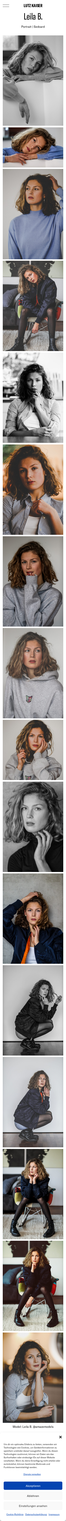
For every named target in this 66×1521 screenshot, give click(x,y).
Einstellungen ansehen (33, 1505)
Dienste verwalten (32, 1474)
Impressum (54, 1514)
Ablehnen (33, 1495)
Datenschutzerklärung (36, 1514)
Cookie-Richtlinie (14, 1514)
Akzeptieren (33, 1485)
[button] (60, 1437)
